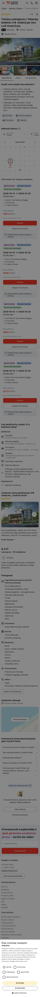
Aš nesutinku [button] (20, 988)
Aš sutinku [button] (20, 983)
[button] (20, 993)
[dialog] (20, 968)
